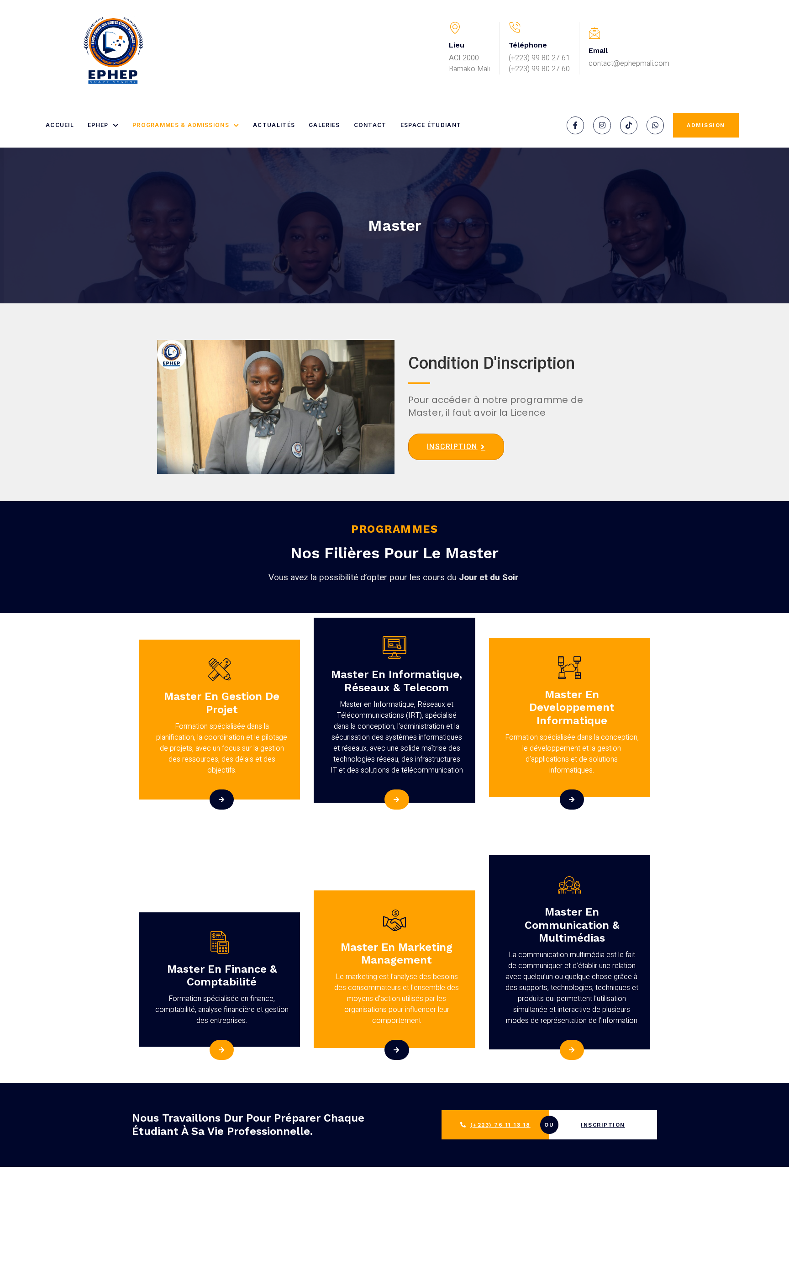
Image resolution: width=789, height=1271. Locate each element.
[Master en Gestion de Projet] (222, 799)
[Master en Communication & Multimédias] (572, 1050)
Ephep (98, 125)
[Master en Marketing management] (396, 1050)
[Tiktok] (628, 125)
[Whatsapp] (655, 125)
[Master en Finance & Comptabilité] (222, 1050)
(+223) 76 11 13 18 (500, 1125)
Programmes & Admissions (180, 125)
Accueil (60, 125)
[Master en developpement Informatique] (572, 799)
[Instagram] (601, 125)
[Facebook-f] (575, 125)
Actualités (274, 125)
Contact (370, 125)
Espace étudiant (431, 125)
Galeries (324, 125)
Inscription (603, 1125)
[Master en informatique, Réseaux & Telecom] (396, 799)
